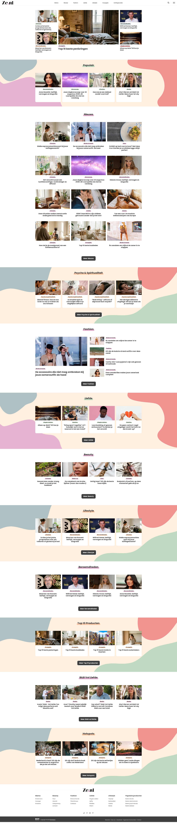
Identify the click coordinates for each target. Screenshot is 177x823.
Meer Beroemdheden (88, 609)
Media (110, 806)
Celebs (110, 803)
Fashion (75, 3)
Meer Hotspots (88, 775)
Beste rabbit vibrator (131, 801)
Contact (139, 820)
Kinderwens (38, 799)
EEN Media (52, 819)
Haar (54, 799)
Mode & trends (74, 799)
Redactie (107, 820)
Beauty (66, 3)
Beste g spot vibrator (131, 803)
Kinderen (38, 803)
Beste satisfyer (129, 806)
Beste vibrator (129, 799)
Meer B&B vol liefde (88, 719)
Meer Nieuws (88, 258)
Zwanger (38, 801)
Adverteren (119, 820)
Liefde (85, 3)
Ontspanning (56, 803)
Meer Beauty (88, 496)
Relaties (92, 803)
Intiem (91, 806)
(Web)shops (74, 801)
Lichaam (55, 806)
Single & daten (94, 799)
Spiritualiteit (111, 801)
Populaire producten (133, 796)
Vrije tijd (110, 799)
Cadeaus (73, 803)
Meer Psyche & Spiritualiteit (88, 315)
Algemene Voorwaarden (129, 820)
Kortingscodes (118, 3)
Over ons (113, 820)
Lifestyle (94, 3)
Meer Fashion (88, 384)
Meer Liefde (88, 440)
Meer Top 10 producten (88, 663)
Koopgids (105, 3)
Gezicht (55, 801)
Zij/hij (91, 801)
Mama (56, 3)
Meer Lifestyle (88, 552)
